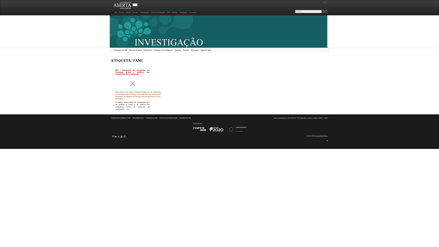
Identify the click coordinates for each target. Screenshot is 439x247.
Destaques (195, 50)
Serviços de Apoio (135, 50)
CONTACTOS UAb (185, 118)
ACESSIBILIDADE (138, 118)
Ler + (128, 109)
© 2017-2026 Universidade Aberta (317, 136)
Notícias (175, 12)
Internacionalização (158, 12)
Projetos (186, 50)
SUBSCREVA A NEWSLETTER (121, 118)
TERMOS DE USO (151, 118)
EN (326, 2)
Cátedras (178, 50)
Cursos (121, 12)
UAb (115, 12)
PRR (168, 12)
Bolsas (128, 12)
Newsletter (183, 12)
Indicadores (148, 50)
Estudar (135, 12)
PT (323, 2)
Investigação (144, 12)
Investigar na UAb (120, 50)
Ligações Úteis (205, 50)
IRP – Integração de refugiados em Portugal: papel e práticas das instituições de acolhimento (132, 72)
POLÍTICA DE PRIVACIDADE (168, 118)
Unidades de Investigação (163, 50)
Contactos (193, 12)
